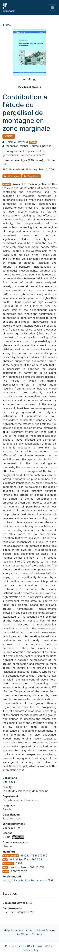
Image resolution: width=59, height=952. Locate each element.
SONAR (25, 946)
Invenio (37, 946)
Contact (37, 934)
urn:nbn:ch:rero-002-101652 (27, 867)
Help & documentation (18, 930)
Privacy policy (29, 950)
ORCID (33, 142)
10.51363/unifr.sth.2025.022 (26, 859)
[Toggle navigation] (52, 7)
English (6, 184)
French (16, 184)
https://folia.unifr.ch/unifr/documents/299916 (30, 880)
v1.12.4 (48, 946)
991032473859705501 (34, 855)
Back (8, 25)
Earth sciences (11, 818)
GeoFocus (8, 781)
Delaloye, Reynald (17, 142)
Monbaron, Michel (17, 145)
